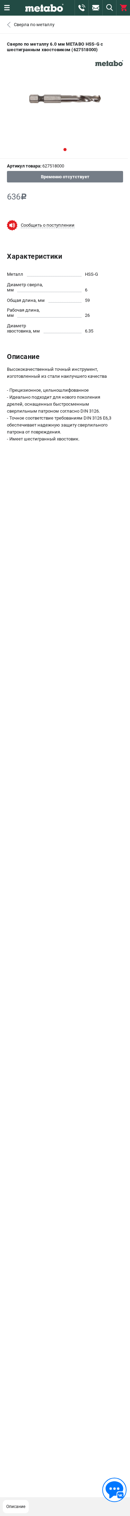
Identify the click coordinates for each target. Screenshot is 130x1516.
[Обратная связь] (114, 1490)
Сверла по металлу (34, 24)
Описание (15, 1506)
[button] (65, 149)
